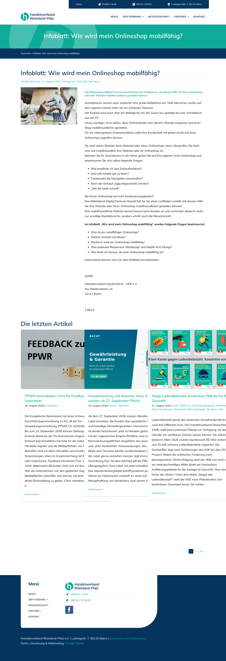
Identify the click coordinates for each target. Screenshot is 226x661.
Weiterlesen (32, 494)
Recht (113, 405)
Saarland (199, 409)
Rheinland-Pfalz (183, 409)
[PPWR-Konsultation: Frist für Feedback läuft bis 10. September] (65, 359)
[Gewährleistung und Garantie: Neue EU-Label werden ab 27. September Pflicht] (128, 359)
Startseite (25, 53)
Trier (221, 409)
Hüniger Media (74, 643)
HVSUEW (81, 81)
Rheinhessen (166, 409)
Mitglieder (209, 405)
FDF (175, 405)
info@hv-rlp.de (79, 594)
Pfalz (154, 409)
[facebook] (69, 610)
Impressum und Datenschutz (127, 638)
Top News (94, 81)
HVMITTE (184, 405)
